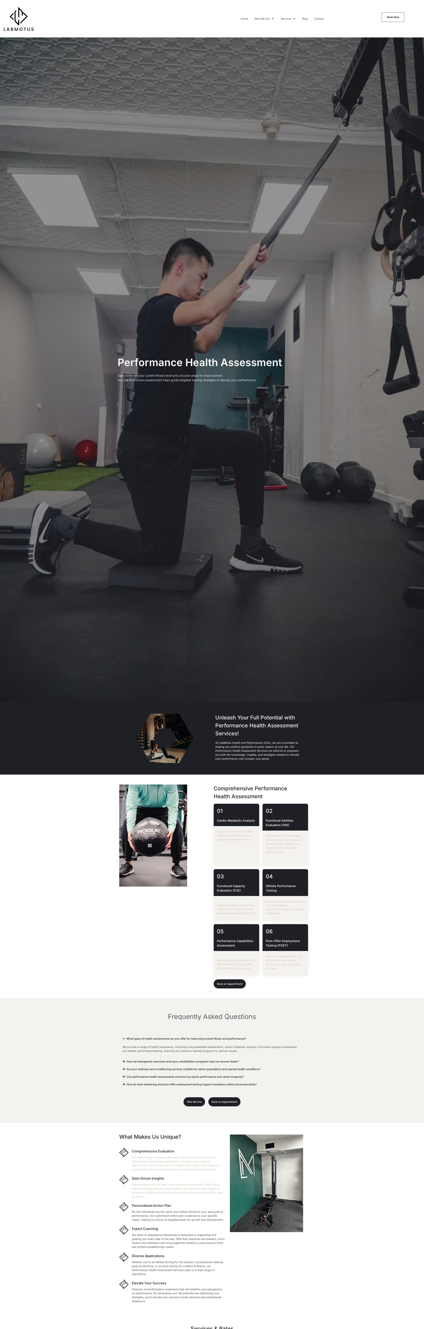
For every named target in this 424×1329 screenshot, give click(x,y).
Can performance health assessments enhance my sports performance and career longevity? (185, 1076)
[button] (212, 1038)
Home (244, 18)
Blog (305, 18)
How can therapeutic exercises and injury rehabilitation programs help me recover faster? (183, 1061)
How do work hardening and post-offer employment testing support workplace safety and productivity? (192, 1084)
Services (286, 18)
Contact (319, 18)
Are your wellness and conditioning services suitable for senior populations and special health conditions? (194, 1069)
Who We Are (262, 18)
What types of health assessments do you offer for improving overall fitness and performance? (186, 1038)
